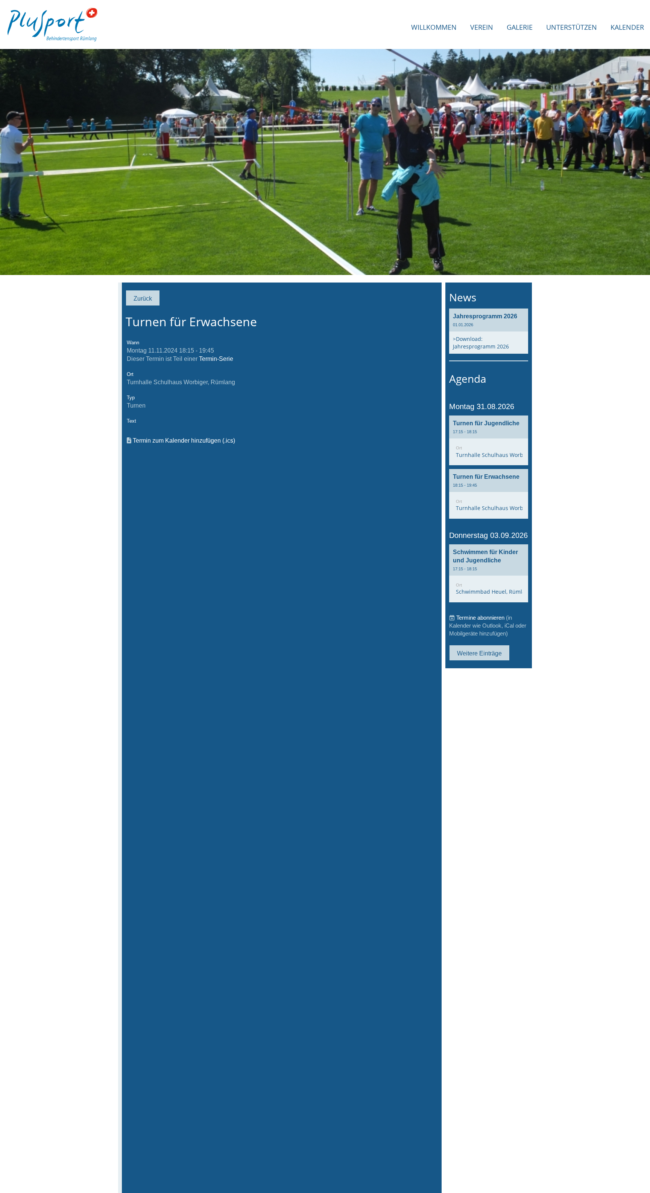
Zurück (143, 298)
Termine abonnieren (480, 617)
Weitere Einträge (479, 653)
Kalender (627, 27)
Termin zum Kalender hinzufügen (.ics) (184, 440)
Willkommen (434, 27)
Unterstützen (571, 27)
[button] (488, 440)
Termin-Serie (216, 358)
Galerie (520, 27)
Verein (481, 27)
